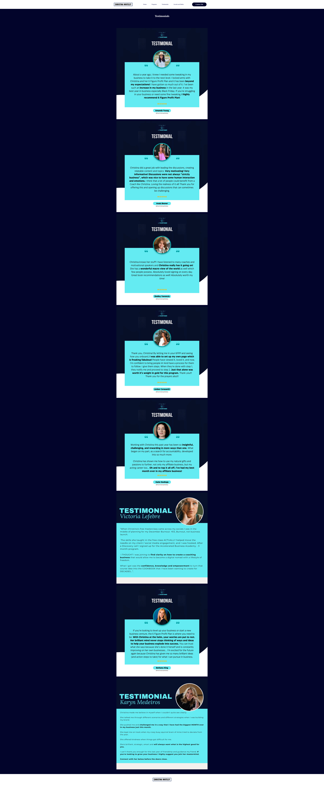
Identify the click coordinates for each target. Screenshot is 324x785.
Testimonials (165, 4)
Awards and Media (178, 4)
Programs (154, 4)
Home (145, 4)
